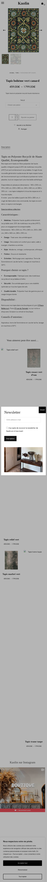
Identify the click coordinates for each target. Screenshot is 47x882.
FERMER (42, 410)
